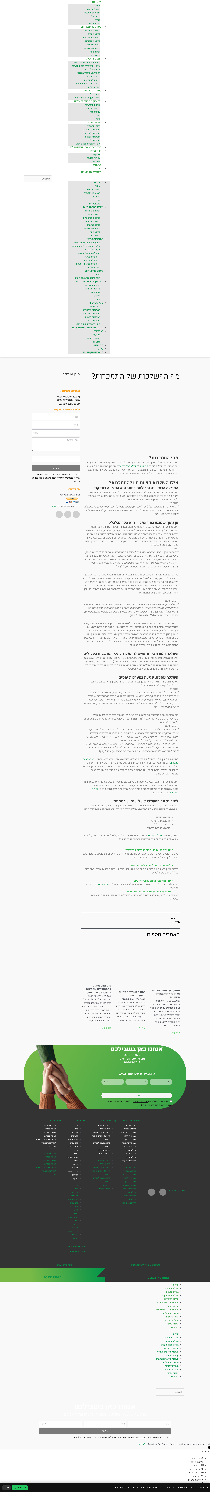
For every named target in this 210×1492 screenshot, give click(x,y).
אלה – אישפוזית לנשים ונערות (86, 66)
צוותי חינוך (95, 111)
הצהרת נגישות (72, 1171)
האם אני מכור (93, 126)
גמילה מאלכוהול (92, 41)
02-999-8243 (66, 404)
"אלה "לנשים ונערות (48, 1143)
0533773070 (52, 1277)
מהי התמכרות (55, 1120)
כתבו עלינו (74, 1143)
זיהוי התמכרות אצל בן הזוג (88, 143)
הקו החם (75, 1175)
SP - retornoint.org (76, 1246)
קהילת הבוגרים (90, 80)
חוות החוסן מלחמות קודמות (87, 97)
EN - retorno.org (77, 1251)
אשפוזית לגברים (92, 69)
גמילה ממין (95, 51)
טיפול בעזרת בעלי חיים (101, 1132)
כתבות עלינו (94, 23)
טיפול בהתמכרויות (91, 27)
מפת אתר (80, 1120)
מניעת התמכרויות (92, 48)
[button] (89, 179)
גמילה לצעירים (93, 44)
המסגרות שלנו (93, 59)
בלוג (99, 168)
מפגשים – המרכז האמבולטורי (86, 62)
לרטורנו (144, 466)
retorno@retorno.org (68, 397)
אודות (97, 5)
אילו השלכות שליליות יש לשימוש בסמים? (149, 865)
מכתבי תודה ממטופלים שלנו (85, 147)
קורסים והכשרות (92, 104)
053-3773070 (65, 400)
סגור (6, 1487)
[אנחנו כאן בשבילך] (167, 1272)
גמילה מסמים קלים (91, 37)
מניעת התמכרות (130, 1128)
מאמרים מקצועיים (91, 172)
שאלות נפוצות (93, 158)
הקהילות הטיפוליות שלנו (88, 73)
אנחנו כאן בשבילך (157, 1278)
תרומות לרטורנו (72, 1146)
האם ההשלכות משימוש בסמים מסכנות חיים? (148, 892)
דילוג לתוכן (142, 1444)
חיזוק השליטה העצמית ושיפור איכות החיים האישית (166, 993)
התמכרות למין (93, 140)
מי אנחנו (96, 2)
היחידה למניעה (50, 1125)
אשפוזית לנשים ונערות (168, 1302)
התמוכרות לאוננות (129, 1143)
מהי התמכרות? (93, 122)
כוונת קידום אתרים (177, 1190)
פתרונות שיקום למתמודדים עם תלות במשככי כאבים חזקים (97, 989)
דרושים (96, 161)
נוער (98, 119)
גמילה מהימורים (92, 30)
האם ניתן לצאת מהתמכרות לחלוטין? (153, 881)
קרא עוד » (175, 1032)
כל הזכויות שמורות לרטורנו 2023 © (145, 1265)
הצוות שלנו (95, 16)
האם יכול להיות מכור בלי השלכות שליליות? (149, 850)
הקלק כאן (56, 506)
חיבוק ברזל (95, 94)
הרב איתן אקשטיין (92, 12)
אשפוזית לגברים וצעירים (167, 1309)
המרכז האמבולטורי (48, 1132)
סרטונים (96, 165)
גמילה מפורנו (94, 55)
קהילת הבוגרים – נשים (86, 83)
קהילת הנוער (91, 76)
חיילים (97, 115)
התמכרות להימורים (91, 129)
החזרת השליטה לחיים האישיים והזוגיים (132, 994)
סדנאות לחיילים (104, 1150)
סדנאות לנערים (104, 1153)
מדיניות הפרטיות (47, 474)
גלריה (97, 19)
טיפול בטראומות (92, 91)
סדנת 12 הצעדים (92, 108)
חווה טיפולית (94, 87)
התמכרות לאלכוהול (91, 133)
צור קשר (96, 154)
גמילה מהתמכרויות (132, 1120)
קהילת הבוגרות (50, 1136)
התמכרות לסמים (92, 136)
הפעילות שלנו (93, 9)
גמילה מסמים (94, 34)
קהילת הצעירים (171, 1299)
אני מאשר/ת (20, 1487)
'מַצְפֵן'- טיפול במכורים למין (46, 1139)
